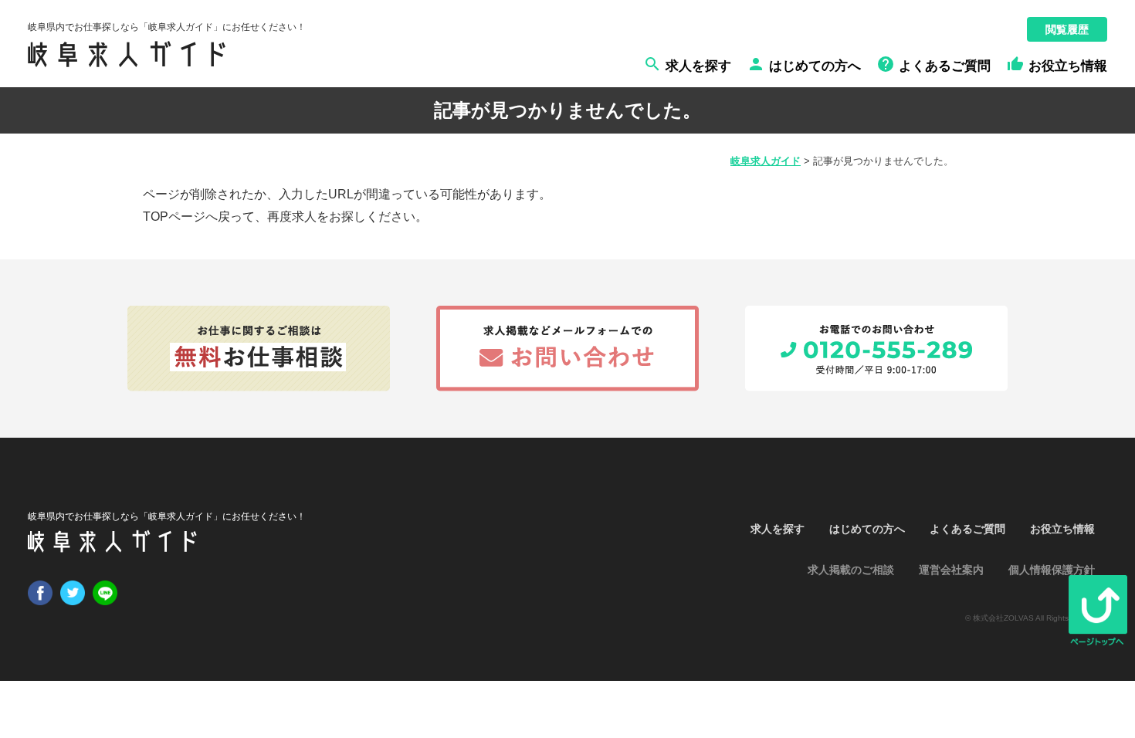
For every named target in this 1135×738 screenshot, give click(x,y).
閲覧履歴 (1067, 29)
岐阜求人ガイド (765, 161)
